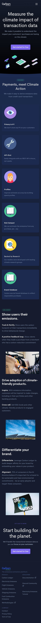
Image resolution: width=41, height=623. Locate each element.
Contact (5, 611)
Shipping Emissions (9, 593)
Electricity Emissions (9, 581)
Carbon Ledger (7, 578)
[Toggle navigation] (36, 4)
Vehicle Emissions (8, 589)
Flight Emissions (8, 585)
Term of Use (6, 617)
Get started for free (20, 47)
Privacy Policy (7, 614)
